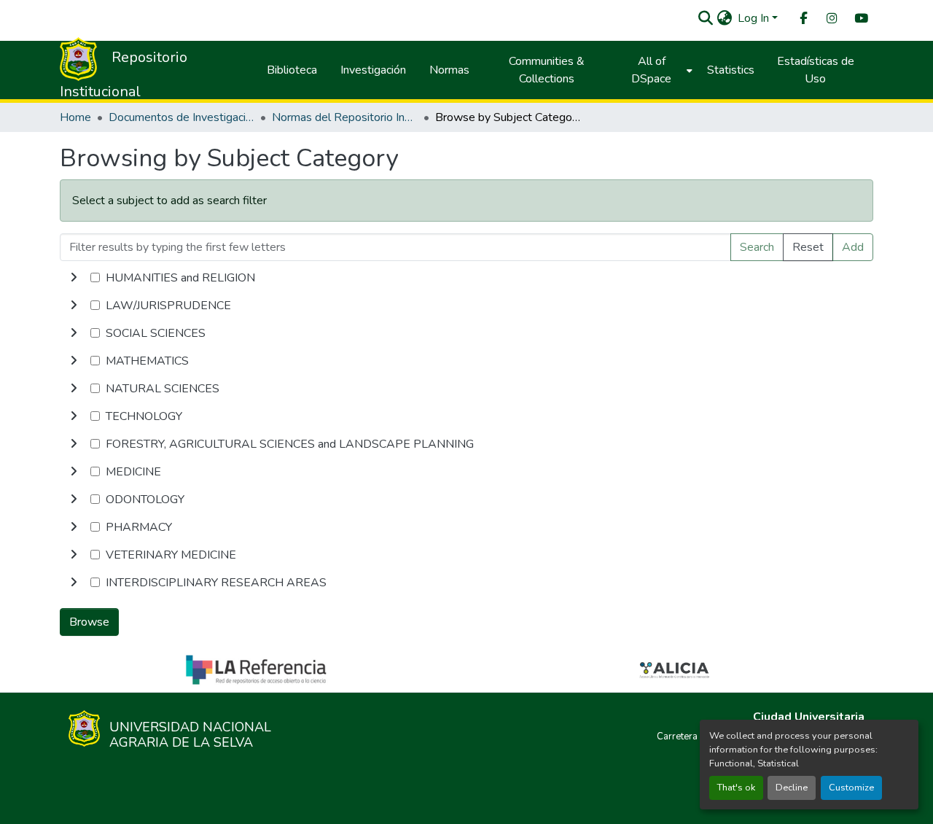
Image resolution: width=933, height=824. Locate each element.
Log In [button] (755, 18)
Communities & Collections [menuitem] (547, 70)
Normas (449, 70)
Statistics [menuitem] (730, 70)
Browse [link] (89, 622)
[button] (705, 18)
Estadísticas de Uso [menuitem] (815, 70)
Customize (851, 787)
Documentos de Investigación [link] (181, 117)
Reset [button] (808, 247)
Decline (792, 787)
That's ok (736, 787)
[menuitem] (802, 18)
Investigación (373, 70)
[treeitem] (466, 305)
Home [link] (75, 117)
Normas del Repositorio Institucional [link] (345, 117)
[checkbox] (95, 277)
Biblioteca (292, 70)
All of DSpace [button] (651, 70)
